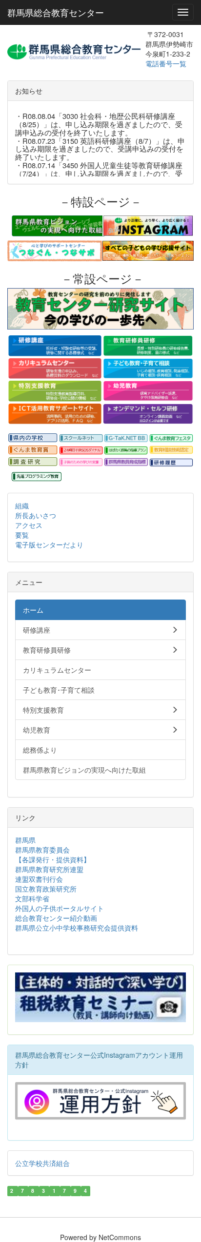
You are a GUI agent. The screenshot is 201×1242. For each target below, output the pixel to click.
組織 (22, 505)
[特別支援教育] (54, 391)
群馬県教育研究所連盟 (49, 869)
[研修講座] (54, 345)
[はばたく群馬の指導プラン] (126, 450)
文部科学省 (32, 898)
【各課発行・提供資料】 (52, 859)
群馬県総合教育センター (55, 12)
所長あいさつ (35, 515)
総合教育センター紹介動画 (56, 918)
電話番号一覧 (166, 63)
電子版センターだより (49, 544)
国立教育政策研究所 (46, 888)
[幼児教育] (148, 391)
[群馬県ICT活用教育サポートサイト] (54, 414)
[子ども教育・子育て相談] (148, 368)
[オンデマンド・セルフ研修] (148, 414)
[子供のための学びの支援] (81, 462)
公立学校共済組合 (42, 1163)
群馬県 (25, 840)
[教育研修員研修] (148, 345)
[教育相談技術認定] (171, 450)
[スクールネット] (81, 438)
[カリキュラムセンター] (54, 368)
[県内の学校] (33, 438)
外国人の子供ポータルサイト (59, 908)
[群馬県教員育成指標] (126, 462)
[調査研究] (33, 462)
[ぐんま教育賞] (33, 450)
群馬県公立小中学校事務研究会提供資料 (76, 927)
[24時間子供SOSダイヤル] (81, 450)
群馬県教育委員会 (42, 849)
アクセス (28, 525)
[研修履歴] (171, 461)
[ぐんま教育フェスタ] (171, 438)
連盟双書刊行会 (39, 879)
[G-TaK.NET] (126, 438)
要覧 (22, 535)
